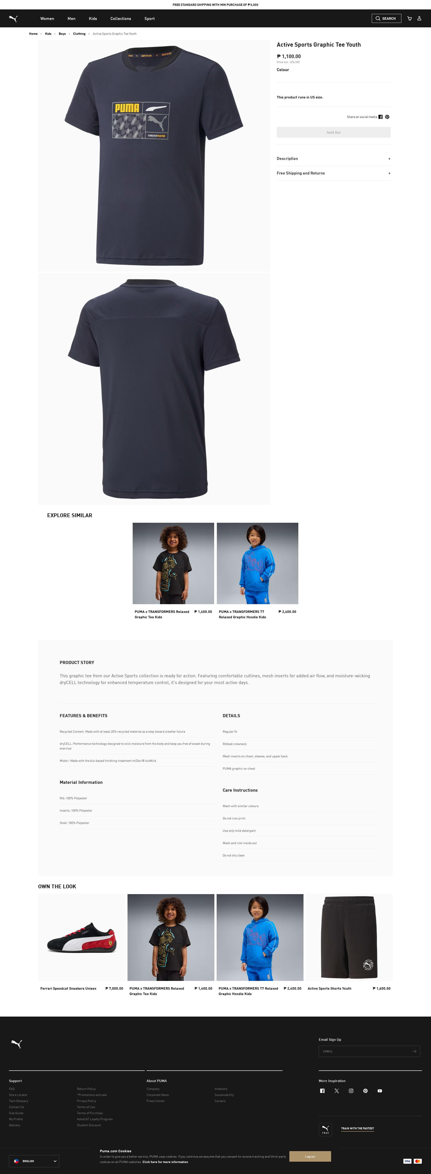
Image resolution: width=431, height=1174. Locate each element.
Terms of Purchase (90, 1113)
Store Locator (18, 1095)
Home (33, 33)
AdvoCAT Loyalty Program (95, 1119)
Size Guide (16, 1113)
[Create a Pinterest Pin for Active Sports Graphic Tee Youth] (387, 116)
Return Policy (86, 1089)
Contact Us (16, 1107)
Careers (220, 1101)
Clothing (79, 33)
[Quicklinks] (419, 18)
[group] (81, 946)
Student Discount (89, 1125)
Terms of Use (86, 1107)
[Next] (385, 946)
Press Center (156, 1101)
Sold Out (334, 132)
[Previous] (45, 946)
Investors (221, 1089)
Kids (48, 33)
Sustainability (224, 1095)
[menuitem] (47, 18)
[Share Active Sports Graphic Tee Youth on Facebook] (380, 116)
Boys (62, 33)
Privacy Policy (86, 1101)
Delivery (14, 1125)
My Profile (16, 1119)
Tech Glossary (18, 1101)
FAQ (12, 1089)
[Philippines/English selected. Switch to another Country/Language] (34, 1161)
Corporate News (158, 1095)
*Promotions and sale (92, 1095)
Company (153, 1089)
